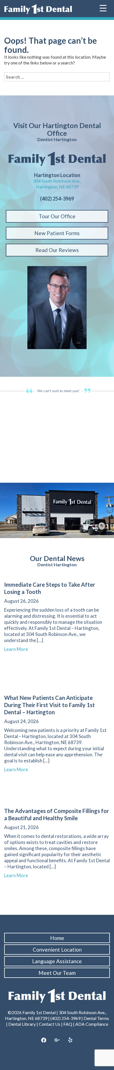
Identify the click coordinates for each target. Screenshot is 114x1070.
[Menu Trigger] (103, 7)
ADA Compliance (91, 1024)
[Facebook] (44, 1040)
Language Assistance (57, 961)
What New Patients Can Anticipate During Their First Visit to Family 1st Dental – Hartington (49, 704)
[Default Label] (70, 1040)
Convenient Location (57, 949)
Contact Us (49, 1024)
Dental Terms (96, 1018)
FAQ (67, 1024)
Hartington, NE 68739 (57, 186)
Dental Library (22, 1024)
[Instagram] (57, 1040)
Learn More (18, 649)
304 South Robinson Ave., (57, 180)
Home (57, 938)
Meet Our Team (57, 973)
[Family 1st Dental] (38, 9)
